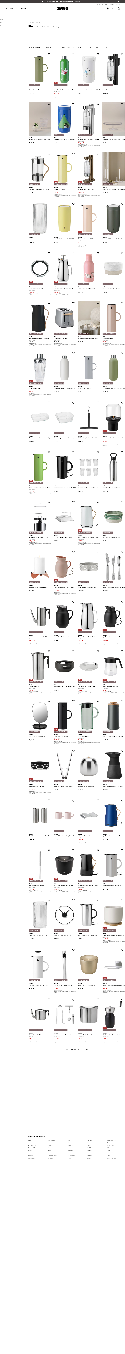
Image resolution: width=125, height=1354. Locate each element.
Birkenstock (90, 1153)
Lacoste (89, 1155)
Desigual (50, 1158)
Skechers (89, 1158)
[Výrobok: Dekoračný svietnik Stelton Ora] (89, 766)
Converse (50, 1145)
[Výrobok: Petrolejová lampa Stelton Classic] (40, 517)
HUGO (89, 1148)
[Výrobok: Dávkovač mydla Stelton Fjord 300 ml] (89, 418)
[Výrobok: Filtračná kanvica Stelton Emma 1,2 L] (40, 318)
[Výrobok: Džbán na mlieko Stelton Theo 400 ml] (113, 766)
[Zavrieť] (118, 1)
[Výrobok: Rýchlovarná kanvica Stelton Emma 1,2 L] (89, 517)
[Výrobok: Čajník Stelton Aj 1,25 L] (40, 1015)
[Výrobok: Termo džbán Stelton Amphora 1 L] (64, 617)
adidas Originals (111, 1153)
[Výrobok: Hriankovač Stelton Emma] (64, 318)
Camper (109, 1142)
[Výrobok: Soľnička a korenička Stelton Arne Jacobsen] (40, 815)
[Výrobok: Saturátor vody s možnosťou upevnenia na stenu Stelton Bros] (113, 69)
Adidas (30, 1142)
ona (6, 8)
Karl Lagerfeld (32, 1158)
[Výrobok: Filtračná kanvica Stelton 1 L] (64, 716)
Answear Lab (32, 1145)
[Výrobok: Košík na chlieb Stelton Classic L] (113, 517)
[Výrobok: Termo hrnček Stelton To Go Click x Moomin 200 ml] (64, 119)
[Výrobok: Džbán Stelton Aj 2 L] (40, 666)
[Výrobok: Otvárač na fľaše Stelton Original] (64, 965)
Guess (30, 1153)
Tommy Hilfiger (32, 1148)
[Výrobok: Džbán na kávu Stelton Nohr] (113, 666)
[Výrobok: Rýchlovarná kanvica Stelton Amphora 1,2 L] (64, 567)
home (23, 8)
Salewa (89, 1145)
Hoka (69, 1140)
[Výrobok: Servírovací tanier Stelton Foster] (89, 666)
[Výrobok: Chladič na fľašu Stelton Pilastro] (40, 915)
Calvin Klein (51, 1140)
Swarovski (90, 1140)
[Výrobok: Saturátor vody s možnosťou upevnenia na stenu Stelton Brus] (89, 119)
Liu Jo (69, 1153)
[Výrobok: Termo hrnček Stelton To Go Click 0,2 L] (64, 219)
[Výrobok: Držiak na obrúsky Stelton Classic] (64, 517)
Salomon (70, 1145)
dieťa (17, 8)
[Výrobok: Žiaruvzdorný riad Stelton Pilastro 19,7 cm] (64, 418)
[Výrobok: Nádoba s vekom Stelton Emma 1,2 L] (113, 716)
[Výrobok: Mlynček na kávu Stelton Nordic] (113, 1015)
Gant (49, 1153)
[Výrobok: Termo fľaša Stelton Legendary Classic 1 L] (40, 467)
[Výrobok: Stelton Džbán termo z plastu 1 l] (89, 368)
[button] (35, 47)
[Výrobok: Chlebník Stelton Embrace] (40, 766)
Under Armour (52, 1148)
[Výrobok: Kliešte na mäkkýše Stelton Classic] (64, 766)
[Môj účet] (108, 8)
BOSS (69, 1158)
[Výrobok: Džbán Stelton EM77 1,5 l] (89, 716)
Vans (49, 1150)
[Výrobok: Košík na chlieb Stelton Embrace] (89, 567)
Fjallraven (50, 1142)
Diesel (30, 1150)
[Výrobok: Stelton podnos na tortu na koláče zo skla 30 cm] (113, 119)
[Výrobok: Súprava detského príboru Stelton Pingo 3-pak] (113, 567)
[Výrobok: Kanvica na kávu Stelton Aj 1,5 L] (40, 617)
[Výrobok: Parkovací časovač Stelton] (40, 268)
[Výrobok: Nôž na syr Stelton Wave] (89, 815)
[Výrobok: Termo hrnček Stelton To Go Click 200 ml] (113, 219)
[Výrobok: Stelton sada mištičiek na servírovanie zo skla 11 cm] (40, 119)
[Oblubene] (113, 8)
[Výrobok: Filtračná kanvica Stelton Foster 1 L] (64, 268)
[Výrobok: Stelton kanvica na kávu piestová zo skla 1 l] (40, 169)
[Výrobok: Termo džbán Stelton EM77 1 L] (89, 219)
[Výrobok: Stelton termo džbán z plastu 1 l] (40, 69)
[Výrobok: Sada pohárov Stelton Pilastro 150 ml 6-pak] (89, 467)
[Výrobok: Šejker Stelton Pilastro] (40, 368)
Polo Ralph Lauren (112, 1140)
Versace (70, 1148)
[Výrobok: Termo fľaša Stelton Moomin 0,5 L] (89, 268)
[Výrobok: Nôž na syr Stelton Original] (40, 865)
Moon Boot (71, 1150)
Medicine (30, 1155)
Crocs (108, 1150)
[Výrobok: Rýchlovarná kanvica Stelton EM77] (113, 865)
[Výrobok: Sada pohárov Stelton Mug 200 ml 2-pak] (64, 815)
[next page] (86, 1049)
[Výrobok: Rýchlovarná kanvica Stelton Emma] (113, 815)
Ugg (29, 1140)
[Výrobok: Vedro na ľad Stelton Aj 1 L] (89, 1015)
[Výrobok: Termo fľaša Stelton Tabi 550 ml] (113, 467)
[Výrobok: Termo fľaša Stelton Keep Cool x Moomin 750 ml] (64, 69)
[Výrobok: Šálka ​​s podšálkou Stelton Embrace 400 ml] (113, 965)
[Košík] (119, 8)
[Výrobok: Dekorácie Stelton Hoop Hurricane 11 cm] (113, 418)
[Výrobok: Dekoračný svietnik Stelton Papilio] (40, 567)
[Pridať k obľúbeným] (49, 54)
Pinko (108, 1148)
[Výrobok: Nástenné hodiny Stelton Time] (64, 915)
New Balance (71, 1155)
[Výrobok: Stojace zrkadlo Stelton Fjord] (40, 716)
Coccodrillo (71, 1142)
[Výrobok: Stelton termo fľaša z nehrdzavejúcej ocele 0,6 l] (64, 368)
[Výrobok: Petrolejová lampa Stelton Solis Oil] (64, 865)
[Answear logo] (62, 8)
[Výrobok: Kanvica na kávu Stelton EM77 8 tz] (40, 965)
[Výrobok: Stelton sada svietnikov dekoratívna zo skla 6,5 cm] (89, 318)
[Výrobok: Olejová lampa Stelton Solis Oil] (89, 965)
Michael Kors (110, 1145)
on (11, 8)
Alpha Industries (111, 1158)
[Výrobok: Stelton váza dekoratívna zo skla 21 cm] (40, 219)
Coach (108, 1155)
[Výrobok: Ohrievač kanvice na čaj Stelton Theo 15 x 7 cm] (64, 666)
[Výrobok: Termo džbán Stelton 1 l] (64, 169)
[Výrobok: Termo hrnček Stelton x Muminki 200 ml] (89, 69)
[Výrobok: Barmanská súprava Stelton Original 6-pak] (64, 1015)
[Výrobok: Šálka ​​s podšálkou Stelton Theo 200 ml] (113, 915)
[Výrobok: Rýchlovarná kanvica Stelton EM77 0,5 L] (64, 467)
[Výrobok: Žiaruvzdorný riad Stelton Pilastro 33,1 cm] (40, 418)
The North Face (52, 1155)
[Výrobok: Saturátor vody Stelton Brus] (89, 169)
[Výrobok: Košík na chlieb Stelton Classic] (113, 268)
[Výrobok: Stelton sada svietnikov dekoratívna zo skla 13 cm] (113, 169)
